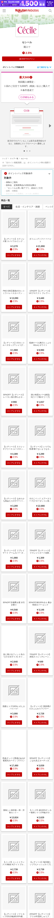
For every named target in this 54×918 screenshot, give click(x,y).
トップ (4, 159)
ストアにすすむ (14, 255)
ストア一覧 (14, 159)
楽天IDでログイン (27, 59)
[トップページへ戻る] (27, 10)
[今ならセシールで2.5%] (27, 21)
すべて (6, 207)
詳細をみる (28, 97)
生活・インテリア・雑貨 (28, 207)
